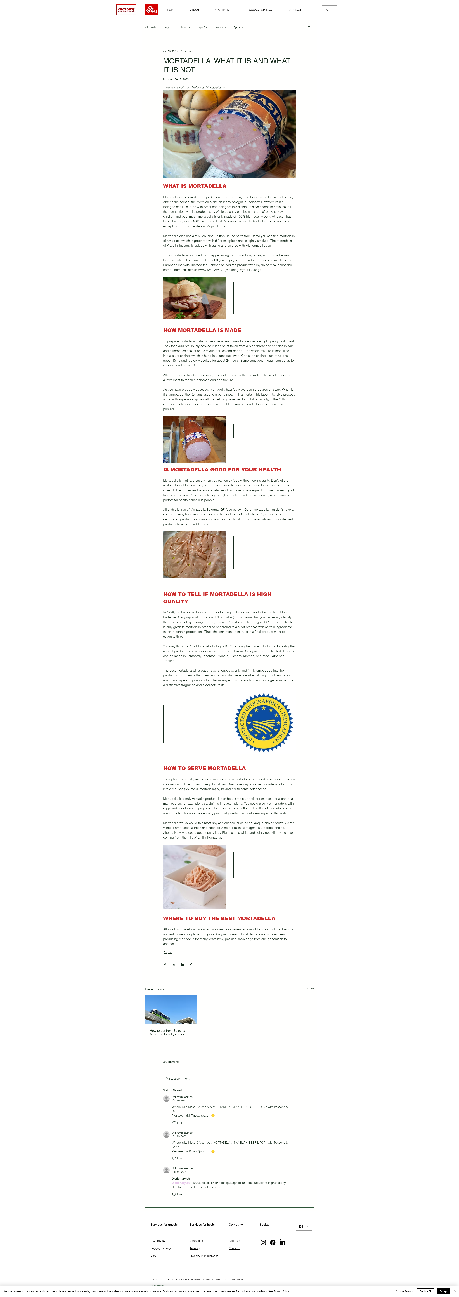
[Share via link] (191, 964)
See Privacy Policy (278, 1291)
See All (310, 988)
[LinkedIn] (282, 1242)
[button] (309, 27)
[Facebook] (272, 1242)
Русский (238, 27)
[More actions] (294, 51)
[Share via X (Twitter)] (173, 964)
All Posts (150, 27)
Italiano (185, 27)
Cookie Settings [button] (405, 1291)
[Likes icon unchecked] (174, 1123)
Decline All (425, 1291)
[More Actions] (294, 1098)
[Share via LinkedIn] (182, 964)
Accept (443, 1291)
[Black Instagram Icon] (263, 1242)
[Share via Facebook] (165, 964)
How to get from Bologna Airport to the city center (167, 1032)
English (168, 27)
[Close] (455, 1291)
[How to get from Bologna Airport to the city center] (171, 1009)
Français (220, 27)
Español (202, 27)
